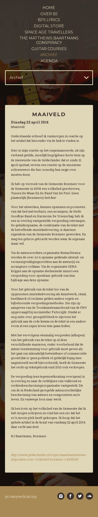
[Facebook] (70, 496)
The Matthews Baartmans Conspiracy (49, 40)
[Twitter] (79, 496)
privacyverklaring (21, 496)
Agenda (49, 61)
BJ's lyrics (49, 20)
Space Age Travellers (49, 32)
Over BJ (49, 14)
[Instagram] (60, 496)
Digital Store (49, 26)
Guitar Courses (49, 49)
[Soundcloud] (89, 496)
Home (49, 7)
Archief (49, 54)
